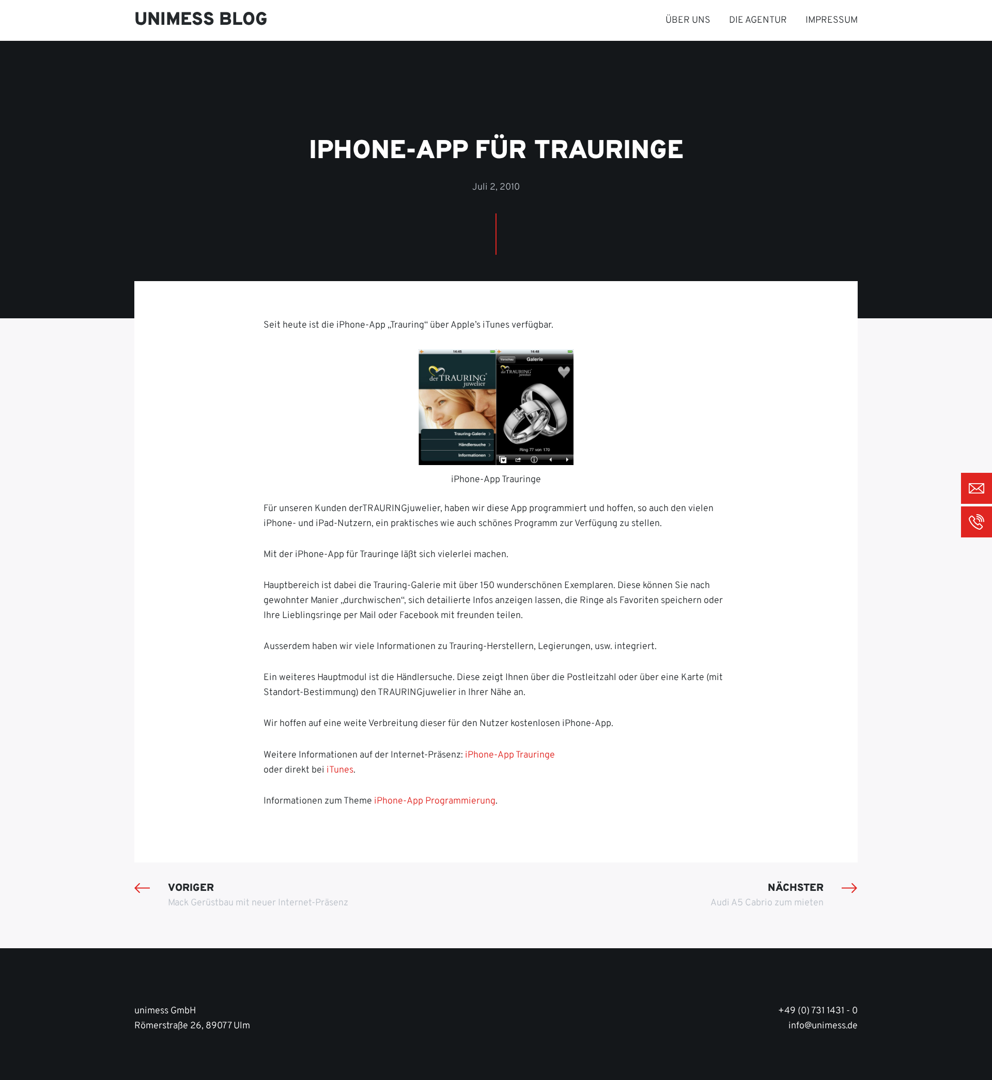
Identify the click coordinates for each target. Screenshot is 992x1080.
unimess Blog (201, 20)
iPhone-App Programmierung (434, 801)
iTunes (340, 770)
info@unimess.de (823, 1026)
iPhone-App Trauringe (510, 755)
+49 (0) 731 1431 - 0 (818, 1011)
